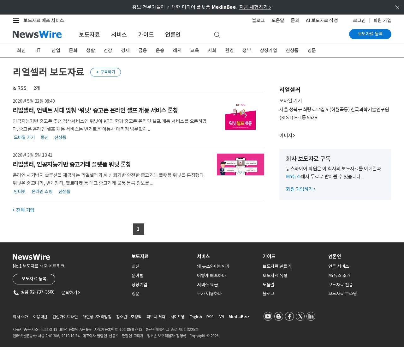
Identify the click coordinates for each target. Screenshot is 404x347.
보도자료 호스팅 (342, 293)
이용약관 (40, 317)
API (221, 317)
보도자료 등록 (370, 34)
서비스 (119, 34)
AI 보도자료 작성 (322, 20)
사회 (212, 50)
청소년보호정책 (129, 317)
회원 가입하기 (300, 189)
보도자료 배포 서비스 (43, 20)
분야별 (138, 275)
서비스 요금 (207, 285)
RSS (22, 88)
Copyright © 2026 (204, 335)
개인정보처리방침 (96, 317)
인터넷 (20, 191)
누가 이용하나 (209, 293)
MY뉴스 (293, 177)
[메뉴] (17, 21)
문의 (295, 20)
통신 (45, 137)
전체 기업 (23, 210)
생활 (90, 50)
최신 (21, 50)
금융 (142, 50)
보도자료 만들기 (277, 266)
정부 (246, 50)
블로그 (258, 20)
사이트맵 (177, 317)
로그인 (359, 20)
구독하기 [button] (105, 72)
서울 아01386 (48, 335)
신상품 (292, 50)
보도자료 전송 (340, 285)
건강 (108, 50)
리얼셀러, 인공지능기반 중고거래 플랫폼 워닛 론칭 (72, 164)
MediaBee (239, 317)
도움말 (277, 20)
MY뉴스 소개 (339, 275)
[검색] (217, 35)
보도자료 (89, 34)
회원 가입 (382, 20)
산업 (55, 50)
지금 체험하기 (255, 7)
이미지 (285, 135)
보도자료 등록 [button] (33, 279)
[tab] (162, 256)
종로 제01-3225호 (184, 329)
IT (39, 50)
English (196, 317)
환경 (229, 50)
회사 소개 (20, 317)
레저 (177, 50)
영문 (311, 50)
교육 (194, 50)
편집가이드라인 (65, 317)
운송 (160, 50)
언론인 (173, 34)
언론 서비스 (338, 266)
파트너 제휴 (156, 317)
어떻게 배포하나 (211, 275)
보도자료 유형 (275, 275)
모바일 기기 (24, 137)
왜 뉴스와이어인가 (213, 266)
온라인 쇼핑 (42, 191)
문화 (73, 50)
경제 (125, 50)
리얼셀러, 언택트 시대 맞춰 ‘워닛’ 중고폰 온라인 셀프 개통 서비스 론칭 (95, 110)
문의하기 (70, 292)
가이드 (146, 34)
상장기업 (268, 50)
